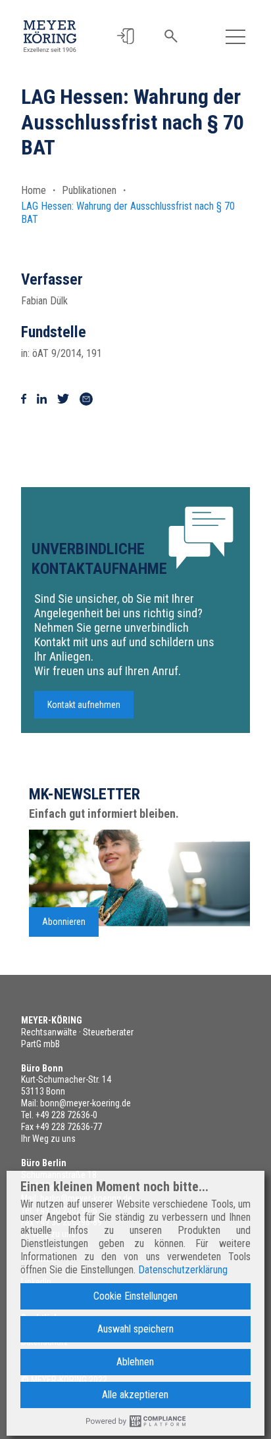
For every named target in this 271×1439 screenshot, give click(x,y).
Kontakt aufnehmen (83, 704)
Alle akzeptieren (135, 1394)
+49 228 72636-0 (66, 1115)
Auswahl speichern (135, 1329)
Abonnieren (64, 921)
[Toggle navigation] (235, 36)
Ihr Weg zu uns (48, 1138)
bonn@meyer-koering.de (85, 1103)
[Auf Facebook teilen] (23, 399)
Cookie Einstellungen (135, 1296)
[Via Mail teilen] (86, 399)
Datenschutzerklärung (183, 1269)
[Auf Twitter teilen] (63, 399)
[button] (125, 36)
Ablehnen (135, 1362)
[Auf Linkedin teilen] (42, 399)
